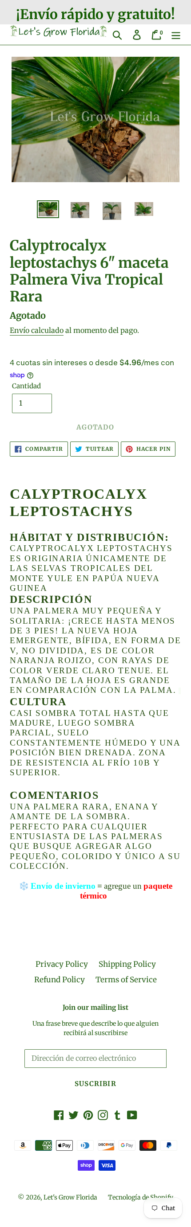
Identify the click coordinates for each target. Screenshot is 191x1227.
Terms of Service (126, 980)
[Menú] (176, 34)
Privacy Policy (62, 964)
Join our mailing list (95, 1008)
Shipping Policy (127, 964)
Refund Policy (59, 980)
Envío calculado (37, 330)
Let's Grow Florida (70, 1197)
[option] (48, 210)
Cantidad (26, 386)
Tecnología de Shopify (140, 1197)
